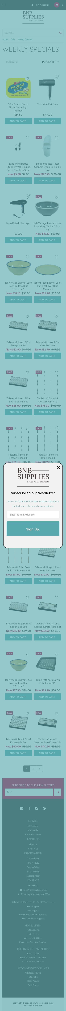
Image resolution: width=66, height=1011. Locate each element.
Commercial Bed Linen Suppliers (33, 942)
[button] (27, 78)
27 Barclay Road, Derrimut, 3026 (35, 894)
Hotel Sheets (33, 934)
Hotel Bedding (33, 930)
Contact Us (33, 849)
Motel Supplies (33, 910)
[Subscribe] (57, 792)
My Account (42, 4)
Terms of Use (33, 858)
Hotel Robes (33, 977)
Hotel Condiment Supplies (33, 918)
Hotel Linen (33, 925)
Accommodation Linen (33, 968)
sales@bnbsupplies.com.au (35, 890)
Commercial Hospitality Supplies (33, 902)
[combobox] (30, 32)
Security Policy (33, 871)
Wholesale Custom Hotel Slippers (33, 914)
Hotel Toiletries (33, 953)
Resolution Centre (33, 834)
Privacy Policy (33, 863)
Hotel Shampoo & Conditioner (33, 957)
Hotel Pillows (33, 981)
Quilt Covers (33, 985)
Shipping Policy (33, 876)
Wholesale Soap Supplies (33, 961)
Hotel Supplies (33, 906)
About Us (33, 844)
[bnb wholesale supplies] (33, 17)
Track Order (33, 830)
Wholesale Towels (33, 973)
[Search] (60, 32)
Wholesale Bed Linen (33, 938)
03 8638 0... (33, 885)
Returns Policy (33, 867)
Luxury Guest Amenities (33, 949)
